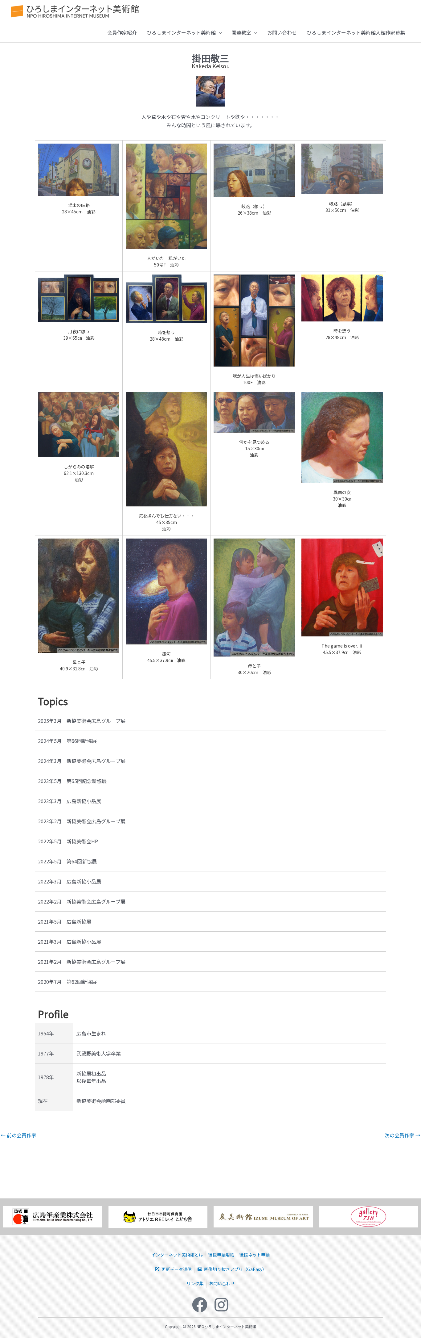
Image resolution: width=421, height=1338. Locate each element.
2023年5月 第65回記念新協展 (72, 781)
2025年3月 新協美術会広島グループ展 (81, 720)
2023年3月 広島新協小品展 (69, 801)
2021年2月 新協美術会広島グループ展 (81, 961)
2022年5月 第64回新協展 (67, 861)
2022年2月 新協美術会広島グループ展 (81, 901)
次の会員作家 (402, 1135)
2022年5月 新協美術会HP (68, 841)
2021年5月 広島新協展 (64, 921)
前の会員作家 (18, 1135)
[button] (219, 32)
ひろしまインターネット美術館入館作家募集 (356, 32)
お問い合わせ (282, 32)
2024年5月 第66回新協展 (67, 740)
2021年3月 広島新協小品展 (69, 941)
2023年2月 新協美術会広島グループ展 (81, 821)
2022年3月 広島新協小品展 (69, 881)
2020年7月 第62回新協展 (67, 981)
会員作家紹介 (122, 32)
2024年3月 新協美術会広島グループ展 (81, 761)
